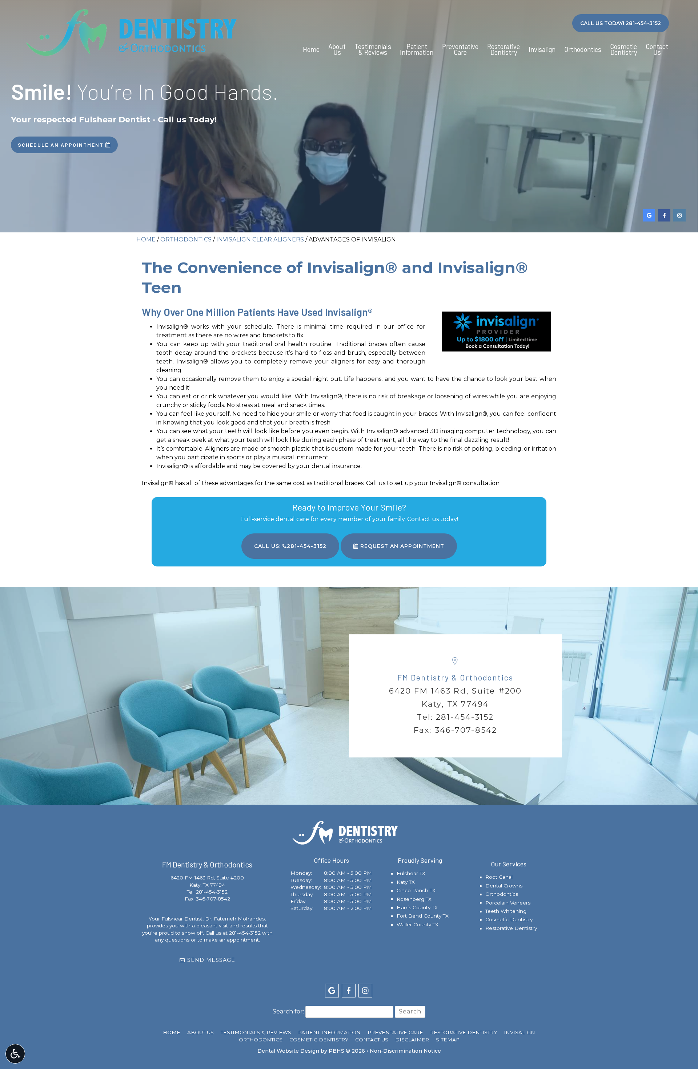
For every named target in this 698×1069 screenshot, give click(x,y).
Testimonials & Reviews (256, 1032)
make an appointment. (232, 940)
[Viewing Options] (15, 1054)
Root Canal (499, 877)
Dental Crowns (503, 886)
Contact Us (371, 1039)
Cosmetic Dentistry (509, 919)
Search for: (288, 1011)
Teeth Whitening (505, 911)
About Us (200, 1032)
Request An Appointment (401, 546)
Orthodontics (582, 49)
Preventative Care (395, 1032)
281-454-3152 (465, 717)
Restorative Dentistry (511, 928)
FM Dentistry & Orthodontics (455, 677)
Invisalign (542, 49)
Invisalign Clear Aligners (260, 239)
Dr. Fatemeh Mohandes (235, 919)
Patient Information (329, 1032)
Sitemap (448, 1039)
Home (311, 49)
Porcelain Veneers (507, 903)
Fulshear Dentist (181, 919)
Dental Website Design (288, 1051)
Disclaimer (412, 1039)
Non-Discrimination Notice (405, 1051)
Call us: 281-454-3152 (290, 546)
